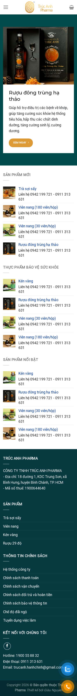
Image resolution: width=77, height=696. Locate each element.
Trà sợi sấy (12, 518)
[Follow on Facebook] (7, 646)
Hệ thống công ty (16, 569)
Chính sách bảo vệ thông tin (25, 603)
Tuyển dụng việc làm (19, 620)
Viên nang (10, 526)
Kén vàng (10, 535)
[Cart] (71, 7)
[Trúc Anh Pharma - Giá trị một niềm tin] (38, 7)
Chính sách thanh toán (21, 578)
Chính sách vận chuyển (21, 586)
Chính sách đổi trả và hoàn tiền (27, 595)
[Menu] (6, 7)
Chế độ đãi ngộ (15, 612)
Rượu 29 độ (12, 543)
